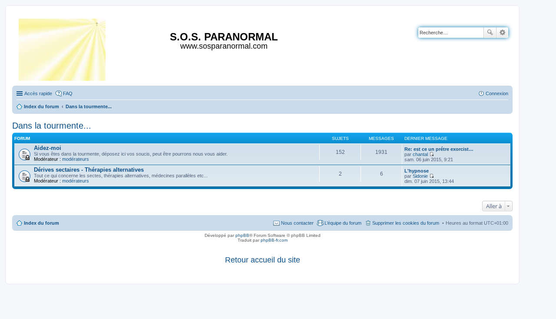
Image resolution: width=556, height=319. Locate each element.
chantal (420, 154)
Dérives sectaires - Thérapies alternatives (89, 169)
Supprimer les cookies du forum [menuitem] (405, 223)
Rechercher (489, 32)
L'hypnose (416, 170)
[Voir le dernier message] (431, 154)
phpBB (242, 235)
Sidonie (420, 176)
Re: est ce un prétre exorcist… (438, 149)
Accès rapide (38, 93)
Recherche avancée (502, 32)
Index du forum (41, 223)
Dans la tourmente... (51, 125)
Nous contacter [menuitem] (297, 223)
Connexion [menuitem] (497, 93)
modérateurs (75, 159)
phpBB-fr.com (274, 240)
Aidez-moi (47, 148)
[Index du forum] (62, 48)
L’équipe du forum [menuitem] (342, 223)
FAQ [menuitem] (68, 93)
